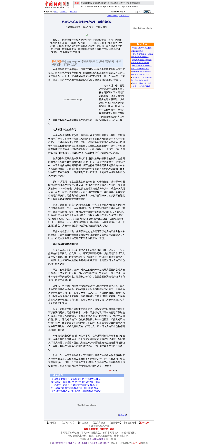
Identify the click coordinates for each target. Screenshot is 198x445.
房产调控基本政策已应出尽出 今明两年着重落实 (76, 391)
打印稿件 (122, 415)
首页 (56, 12)
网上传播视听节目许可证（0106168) (69, 443)
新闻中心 (63, 12)
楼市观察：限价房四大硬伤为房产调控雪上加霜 (75, 382)
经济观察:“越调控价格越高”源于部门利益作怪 (74, 388)
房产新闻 (73, 12)
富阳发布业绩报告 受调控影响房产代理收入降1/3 (76, 379)
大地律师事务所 (97, 439)
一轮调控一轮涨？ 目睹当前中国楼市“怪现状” (74, 385)
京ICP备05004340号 (99, 443)
